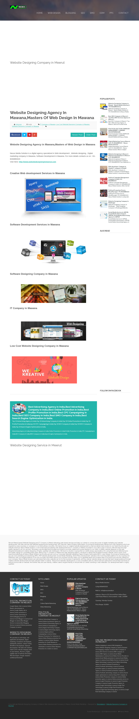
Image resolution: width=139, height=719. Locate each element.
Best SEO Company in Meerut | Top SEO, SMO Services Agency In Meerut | (119, 117)
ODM (102, 13)
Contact (124, 13)
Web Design (54, 13)
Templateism (101, 704)
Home (40, 13)
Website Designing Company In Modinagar (118, 202)
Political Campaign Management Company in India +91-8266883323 (118, 179)
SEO (83, 13)
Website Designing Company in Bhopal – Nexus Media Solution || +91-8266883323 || (118, 105)
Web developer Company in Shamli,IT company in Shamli (117, 167)
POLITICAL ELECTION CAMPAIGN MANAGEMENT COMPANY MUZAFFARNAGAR (119, 130)
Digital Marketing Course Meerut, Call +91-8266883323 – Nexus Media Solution (119, 143)
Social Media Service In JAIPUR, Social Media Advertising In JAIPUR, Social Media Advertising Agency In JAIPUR (119, 214)
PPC (111, 13)
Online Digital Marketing (48, 603)
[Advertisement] (53, 46)
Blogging (70, 13)
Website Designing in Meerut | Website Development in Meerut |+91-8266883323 (119, 155)
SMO (92, 13)
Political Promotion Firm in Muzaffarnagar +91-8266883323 (118, 191)
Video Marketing (45, 607)
